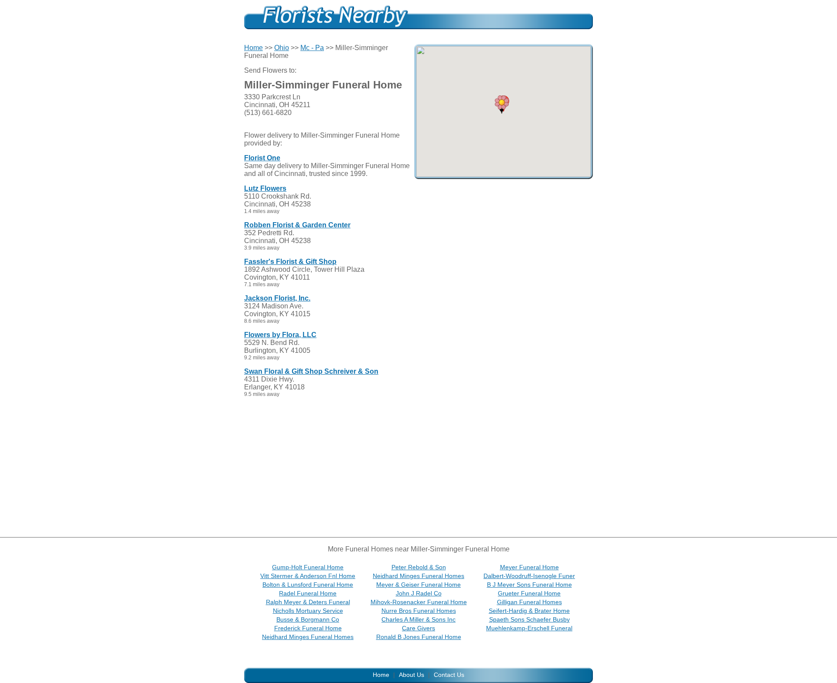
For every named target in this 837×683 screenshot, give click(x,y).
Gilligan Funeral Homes (529, 601)
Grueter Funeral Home (529, 593)
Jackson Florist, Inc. (277, 298)
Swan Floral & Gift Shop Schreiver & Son (311, 371)
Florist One (262, 158)
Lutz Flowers (265, 188)
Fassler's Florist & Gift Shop (290, 261)
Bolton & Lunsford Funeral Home (307, 584)
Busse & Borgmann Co (307, 619)
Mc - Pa (312, 47)
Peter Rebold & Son (418, 567)
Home (253, 47)
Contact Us (449, 674)
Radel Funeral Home (308, 593)
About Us (411, 674)
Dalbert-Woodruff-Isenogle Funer (529, 575)
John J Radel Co (419, 593)
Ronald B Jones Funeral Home (418, 636)
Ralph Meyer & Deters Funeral (308, 601)
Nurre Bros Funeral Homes (418, 610)
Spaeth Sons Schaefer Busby (529, 619)
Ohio (281, 47)
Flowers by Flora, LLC (280, 334)
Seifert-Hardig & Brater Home (529, 610)
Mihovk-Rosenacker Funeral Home (419, 601)
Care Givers (418, 628)
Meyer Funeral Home (529, 567)
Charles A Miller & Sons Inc (418, 619)
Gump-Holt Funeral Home (308, 567)
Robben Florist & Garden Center (297, 225)
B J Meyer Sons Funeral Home (529, 584)
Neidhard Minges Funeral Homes (418, 575)
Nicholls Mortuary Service (308, 610)
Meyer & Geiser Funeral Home (418, 584)
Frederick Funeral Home (308, 628)
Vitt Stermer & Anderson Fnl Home (307, 575)
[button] (502, 104)
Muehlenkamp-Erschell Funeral (529, 628)
